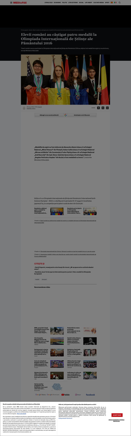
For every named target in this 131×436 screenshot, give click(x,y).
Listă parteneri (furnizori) (65, 418)
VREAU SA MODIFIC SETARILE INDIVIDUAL (116, 420)
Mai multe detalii (21, 413)
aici (38, 425)
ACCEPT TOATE (117, 415)
